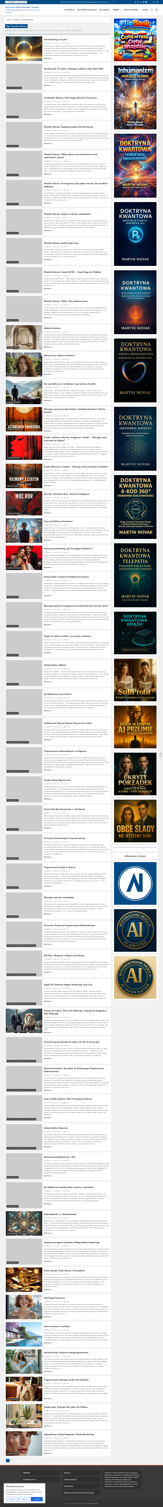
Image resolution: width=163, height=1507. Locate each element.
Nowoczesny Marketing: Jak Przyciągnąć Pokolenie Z (68, 548)
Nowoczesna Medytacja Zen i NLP (59, 1156)
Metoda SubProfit (12, 800)
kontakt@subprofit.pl (29, 1479)
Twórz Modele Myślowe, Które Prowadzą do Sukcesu (68, 1098)
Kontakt (145, 10)
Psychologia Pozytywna (54, 1297)
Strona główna (70, 10)
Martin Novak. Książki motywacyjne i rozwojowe (22, 7)
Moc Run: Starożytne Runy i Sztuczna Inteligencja (66, 493)
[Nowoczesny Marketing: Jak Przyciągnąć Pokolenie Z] (24, 558)
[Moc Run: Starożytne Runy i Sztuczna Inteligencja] (24, 503)
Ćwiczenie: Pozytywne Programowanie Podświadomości (69, 925)
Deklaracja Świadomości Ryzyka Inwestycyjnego (79, 1493)
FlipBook (116, 10)
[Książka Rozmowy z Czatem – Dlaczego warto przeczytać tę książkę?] (24, 476)
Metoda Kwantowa (13, 347)
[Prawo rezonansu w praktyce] (24, 1334)
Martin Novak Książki (131, 10)
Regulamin (67, 1473)
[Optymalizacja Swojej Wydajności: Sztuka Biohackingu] (24, 1443)
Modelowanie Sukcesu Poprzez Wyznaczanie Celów (68, 723)
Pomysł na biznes (12, 916)
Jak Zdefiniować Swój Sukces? (58, 694)
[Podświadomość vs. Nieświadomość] (24, 1223)
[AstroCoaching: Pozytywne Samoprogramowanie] (24, 1361)
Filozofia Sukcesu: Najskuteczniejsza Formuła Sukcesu (68, 126)
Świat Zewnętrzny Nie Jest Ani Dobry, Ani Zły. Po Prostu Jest (71, 1041)
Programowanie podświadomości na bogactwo (65, 751)
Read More (47, 58)
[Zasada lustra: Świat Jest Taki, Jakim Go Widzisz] (24, 1416)
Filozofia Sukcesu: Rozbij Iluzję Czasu (61, 243)
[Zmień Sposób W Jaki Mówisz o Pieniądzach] (24, 1280)
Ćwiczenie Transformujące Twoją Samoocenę (64, 838)
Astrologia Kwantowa (14, 88)
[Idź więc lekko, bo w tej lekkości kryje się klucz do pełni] (24, 392)
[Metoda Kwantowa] (24, 337)
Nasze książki (104, 10)
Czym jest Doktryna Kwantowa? (58, 521)
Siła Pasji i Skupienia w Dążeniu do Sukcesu (64, 955)
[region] (24, 1493)
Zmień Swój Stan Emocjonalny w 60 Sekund (64, 809)
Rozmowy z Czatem (13, 486)
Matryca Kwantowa (13, 375)
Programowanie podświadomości (17, 742)
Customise (12, 1499)
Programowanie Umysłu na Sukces (59, 867)
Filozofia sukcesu (12, 117)
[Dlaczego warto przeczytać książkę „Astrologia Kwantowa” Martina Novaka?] (24, 419)
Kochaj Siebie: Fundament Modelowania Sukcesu (66, 576)
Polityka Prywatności (70, 1479)
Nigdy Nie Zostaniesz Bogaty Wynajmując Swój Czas (68, 984)
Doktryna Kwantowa (13, 402)
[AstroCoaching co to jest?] (24, 48)
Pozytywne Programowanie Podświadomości (21, 945)
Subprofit (48, 43)
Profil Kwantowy (12, 1234)
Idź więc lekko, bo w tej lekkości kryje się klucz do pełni (70, 383)
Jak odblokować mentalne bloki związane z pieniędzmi (69, 1187)
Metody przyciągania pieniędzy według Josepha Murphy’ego (72, 1242)
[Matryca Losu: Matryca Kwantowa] (24, 364)
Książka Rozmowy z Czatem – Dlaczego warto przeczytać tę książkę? (76, 466)
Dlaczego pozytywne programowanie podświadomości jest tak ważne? (76, 605)
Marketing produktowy (14, 568)
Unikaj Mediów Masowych (56, 1127)
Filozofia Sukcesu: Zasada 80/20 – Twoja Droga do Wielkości (72, 272)
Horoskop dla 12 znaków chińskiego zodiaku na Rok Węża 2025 (73, 68)
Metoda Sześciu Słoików (55, 665)
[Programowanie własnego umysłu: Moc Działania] (24, 1389)
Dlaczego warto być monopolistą (59, 897)
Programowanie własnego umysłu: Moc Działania (66, 1379)
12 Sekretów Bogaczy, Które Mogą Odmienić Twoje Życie (70, 97)
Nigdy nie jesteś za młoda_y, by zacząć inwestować (67, 636)
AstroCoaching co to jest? (56, 39)
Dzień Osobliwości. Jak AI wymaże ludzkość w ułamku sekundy (91, 2)
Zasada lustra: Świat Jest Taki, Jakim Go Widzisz (66, 1407)
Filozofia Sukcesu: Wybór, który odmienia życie (66, 301)
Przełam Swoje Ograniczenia (57, 780)
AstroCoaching (12, 59)
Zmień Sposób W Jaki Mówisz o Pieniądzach (64, 1270)
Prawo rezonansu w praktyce (57, 1326)
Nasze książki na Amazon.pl (87, 10)
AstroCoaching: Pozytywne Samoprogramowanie (66, 1352)
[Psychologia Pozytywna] (24, 1307)
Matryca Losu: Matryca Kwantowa (59, 355)
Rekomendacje (68, 1486)
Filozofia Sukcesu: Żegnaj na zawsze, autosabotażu (67, 213)
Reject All (24, 1499)
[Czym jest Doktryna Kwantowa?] (24, 530)
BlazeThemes (94, 1503)
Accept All (37, 1499)
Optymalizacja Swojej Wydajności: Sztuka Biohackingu (69, 1434)
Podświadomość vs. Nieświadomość (60, 1214)
